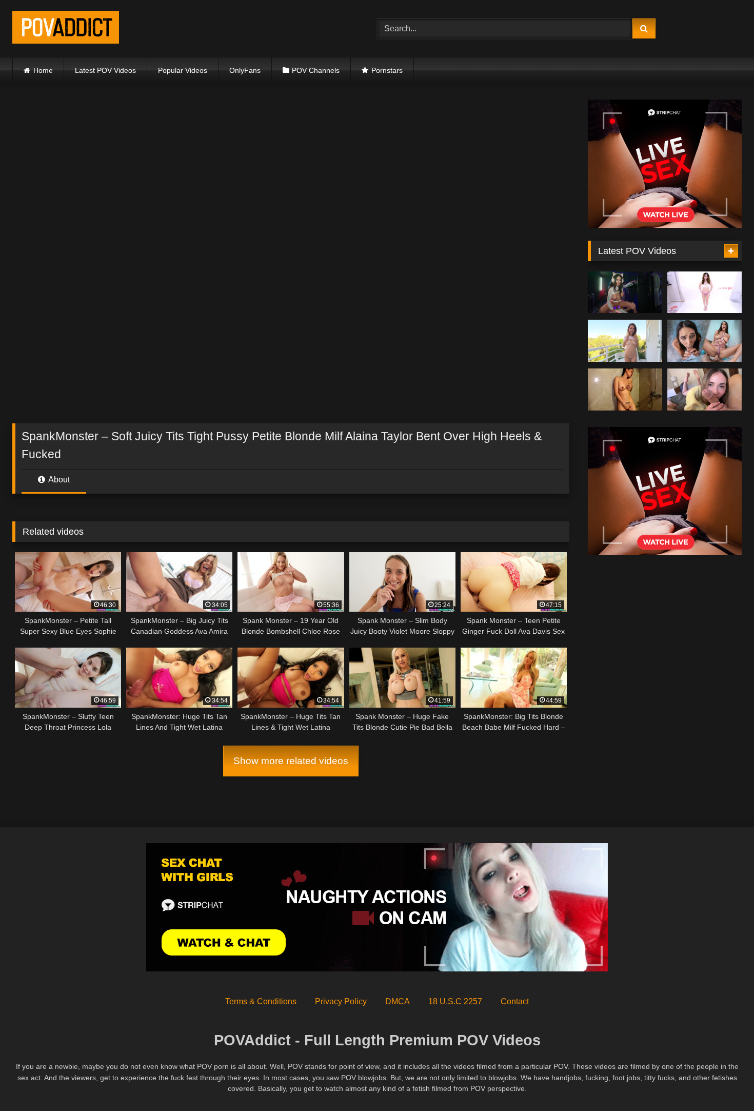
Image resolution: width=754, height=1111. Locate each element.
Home (43, 70)
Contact (515, 1001)
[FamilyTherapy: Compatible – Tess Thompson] (704, 389)
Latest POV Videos (105, 70)
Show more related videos (290, 760)
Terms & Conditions (260, 1001)
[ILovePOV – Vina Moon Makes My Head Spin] (625, 389)
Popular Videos (182, 70)
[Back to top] (722, 1080)
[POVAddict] (65, 29)
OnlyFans (245, 70)
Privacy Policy (341, 1001)
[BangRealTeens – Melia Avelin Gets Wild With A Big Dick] (625, 341)
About (58, 479)
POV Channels (316, 70)
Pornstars (387, 70)
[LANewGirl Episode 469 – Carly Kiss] (704, 292)
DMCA (397, 1001)
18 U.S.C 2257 (455, 1001)
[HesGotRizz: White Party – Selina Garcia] (625, 292)
